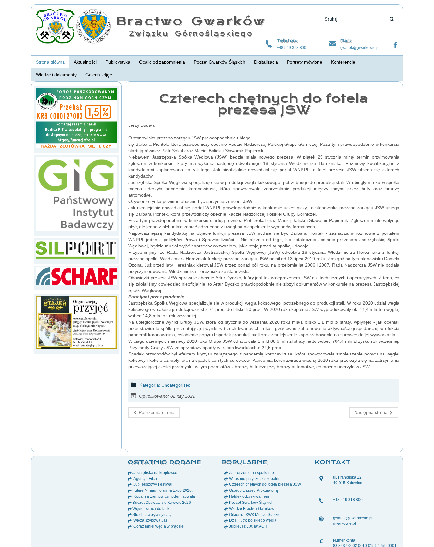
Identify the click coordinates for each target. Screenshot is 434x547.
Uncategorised (176, 385)
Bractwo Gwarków (191, 21)
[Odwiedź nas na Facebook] (395, 44)
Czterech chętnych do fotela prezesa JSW (264, 104)
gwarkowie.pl (344, 523)
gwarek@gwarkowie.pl (360, 47)
